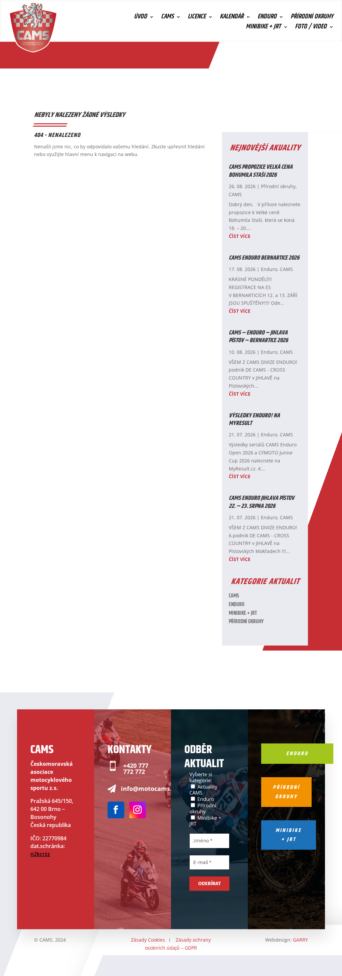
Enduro (267, 18)
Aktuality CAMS (203, 789)
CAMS (167, 18)
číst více (239, 236)
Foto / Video (311, 28)
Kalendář (231, 18)
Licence (197, 18)
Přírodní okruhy (312, 18)
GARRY (300, 940)
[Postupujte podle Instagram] (137, 810)
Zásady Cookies (148, 940)
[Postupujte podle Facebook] (116, 810)
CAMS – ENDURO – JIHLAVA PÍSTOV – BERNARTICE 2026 (258, 336)
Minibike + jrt (289, 835)
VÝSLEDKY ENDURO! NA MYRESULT (254, 419)
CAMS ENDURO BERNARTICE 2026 (264, 258)
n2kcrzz (40, 854)
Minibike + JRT (263, 28)
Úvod (140, 18)
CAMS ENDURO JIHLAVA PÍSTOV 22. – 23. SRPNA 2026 (261, 502)
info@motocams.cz (149, 789)
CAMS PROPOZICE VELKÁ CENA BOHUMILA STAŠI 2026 (261, 170)
